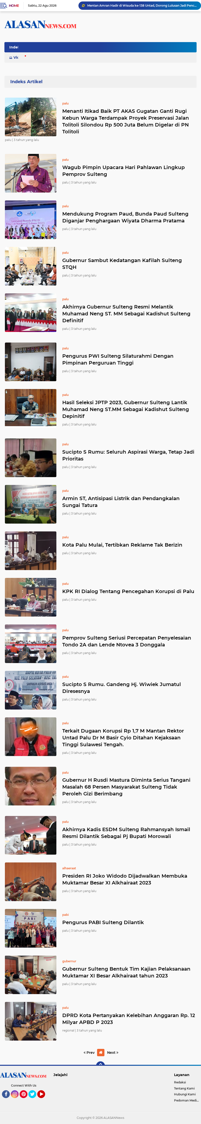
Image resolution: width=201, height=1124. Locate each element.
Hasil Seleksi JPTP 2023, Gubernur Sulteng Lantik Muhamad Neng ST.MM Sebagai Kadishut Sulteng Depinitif (125, 409)
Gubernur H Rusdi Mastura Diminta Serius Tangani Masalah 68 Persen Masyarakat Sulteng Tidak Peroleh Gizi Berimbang (126, 787)
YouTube (44, 1100)
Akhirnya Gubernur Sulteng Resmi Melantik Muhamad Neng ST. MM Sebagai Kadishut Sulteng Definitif (126, 313)
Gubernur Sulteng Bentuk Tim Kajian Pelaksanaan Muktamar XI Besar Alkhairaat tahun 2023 (126, 972)
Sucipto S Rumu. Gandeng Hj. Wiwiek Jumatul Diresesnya (121, 687)
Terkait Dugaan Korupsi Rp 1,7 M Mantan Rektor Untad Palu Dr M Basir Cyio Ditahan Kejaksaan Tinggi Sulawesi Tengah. (123, 737)
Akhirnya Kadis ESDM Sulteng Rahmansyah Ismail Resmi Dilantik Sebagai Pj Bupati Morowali (126, 832)
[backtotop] (100, 1065)
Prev (90, 1052)
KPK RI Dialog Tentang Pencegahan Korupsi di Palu (128, 591)
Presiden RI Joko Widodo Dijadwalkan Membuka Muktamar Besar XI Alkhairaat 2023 (124, 879)
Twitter (34, 1100)
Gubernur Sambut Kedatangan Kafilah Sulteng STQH (122, 263)
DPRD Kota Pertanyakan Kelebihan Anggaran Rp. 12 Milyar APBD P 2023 (128, 1018)
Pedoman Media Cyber (187, 1100)
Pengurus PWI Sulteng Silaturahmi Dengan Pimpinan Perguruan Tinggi (118, 359)
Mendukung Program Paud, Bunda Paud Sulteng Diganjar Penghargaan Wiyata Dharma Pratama (125, 217)
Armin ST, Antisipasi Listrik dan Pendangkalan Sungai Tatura (121, 501)
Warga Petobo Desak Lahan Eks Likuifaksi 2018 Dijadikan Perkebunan (139, 5)
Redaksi (180, 1082)
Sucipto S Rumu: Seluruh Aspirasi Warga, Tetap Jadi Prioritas (128, 455)
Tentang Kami (184, 1088)
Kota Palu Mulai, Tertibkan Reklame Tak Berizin (122, 545)
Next (111, 1052)
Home (14, 5)
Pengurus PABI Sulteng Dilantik (103, 922)
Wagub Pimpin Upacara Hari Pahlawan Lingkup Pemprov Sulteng (123, 170)
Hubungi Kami (185, 1094)
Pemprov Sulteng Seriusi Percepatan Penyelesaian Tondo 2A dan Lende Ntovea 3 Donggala (126, 641)
